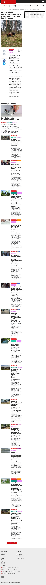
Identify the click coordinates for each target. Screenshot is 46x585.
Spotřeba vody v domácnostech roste (10, 119)
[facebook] (4, 60)
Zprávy (6, 9)
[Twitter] (2, 577)
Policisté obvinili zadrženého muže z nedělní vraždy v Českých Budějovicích (16, 317)
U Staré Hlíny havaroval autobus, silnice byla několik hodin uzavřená (16, 431)
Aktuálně (12, 5)
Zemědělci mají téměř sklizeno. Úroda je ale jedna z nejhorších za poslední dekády (16, 517)
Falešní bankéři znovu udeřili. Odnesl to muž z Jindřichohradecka (17, 289)
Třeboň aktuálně (20, 558)
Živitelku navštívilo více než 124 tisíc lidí (16, 141)
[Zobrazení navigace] (43, 1)
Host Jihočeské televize (22, 555)
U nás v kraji (19, 554)
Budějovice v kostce (21, 557)
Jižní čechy (4, 5)
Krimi (19, 5)
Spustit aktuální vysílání (36, 14)
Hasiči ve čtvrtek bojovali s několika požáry (16, 403)
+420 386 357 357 (10, 571)
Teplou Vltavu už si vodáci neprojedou (15, 344)
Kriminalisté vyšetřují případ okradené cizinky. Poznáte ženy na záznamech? (16, 259)
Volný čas (14, 137)
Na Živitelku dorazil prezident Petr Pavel (16, 166)
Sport (41, 5)
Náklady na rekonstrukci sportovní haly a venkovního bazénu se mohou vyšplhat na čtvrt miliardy (16, 487)
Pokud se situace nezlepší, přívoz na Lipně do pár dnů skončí (16, 455)
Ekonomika (26, 5)
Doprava (11, 50)
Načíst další (11, 543)
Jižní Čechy (3, 553)
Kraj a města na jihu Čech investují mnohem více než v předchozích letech (16, 373)
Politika (34, 5)
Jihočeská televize (9, 2)
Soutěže (3, 563)
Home (2, 9)
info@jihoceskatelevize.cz (11, 569)
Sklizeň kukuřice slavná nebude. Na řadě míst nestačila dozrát (16, 197)
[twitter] (4, 63)
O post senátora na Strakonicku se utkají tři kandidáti (16, 226)
